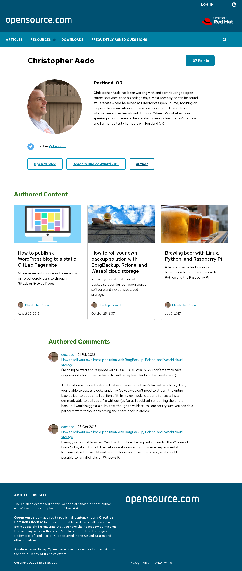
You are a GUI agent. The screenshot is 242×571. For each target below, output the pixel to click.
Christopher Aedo (37, 305)
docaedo (67, 354)
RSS (234, 4)
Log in (207, 5)
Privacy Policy (139, 563)
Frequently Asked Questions (119, 40)
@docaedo (57, 146)
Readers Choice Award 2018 (96, 164)
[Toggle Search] (225, 39)
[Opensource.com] (39, 21)
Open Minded (45, 164)
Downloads (72, 40)
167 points (200, 60)
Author (142, 164)
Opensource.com (28, 518)
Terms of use (163, 563)
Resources (40, 40)
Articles (14, 40)
